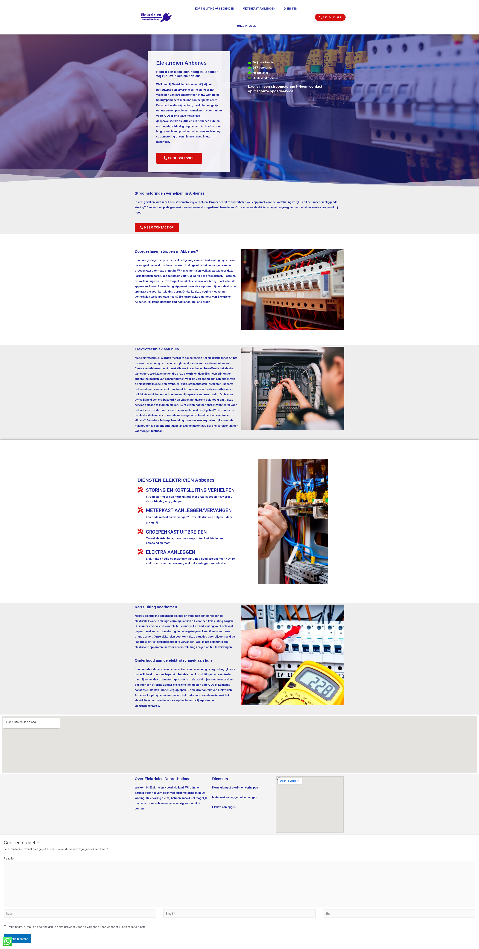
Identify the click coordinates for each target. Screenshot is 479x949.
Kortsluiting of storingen (214, 8)
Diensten (290, 8)
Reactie (10, 858)
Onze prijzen (246, 25)
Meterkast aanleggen (259, 8)
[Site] (399, 914)
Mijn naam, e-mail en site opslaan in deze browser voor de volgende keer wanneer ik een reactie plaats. (77, 927)
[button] (330, 17)
